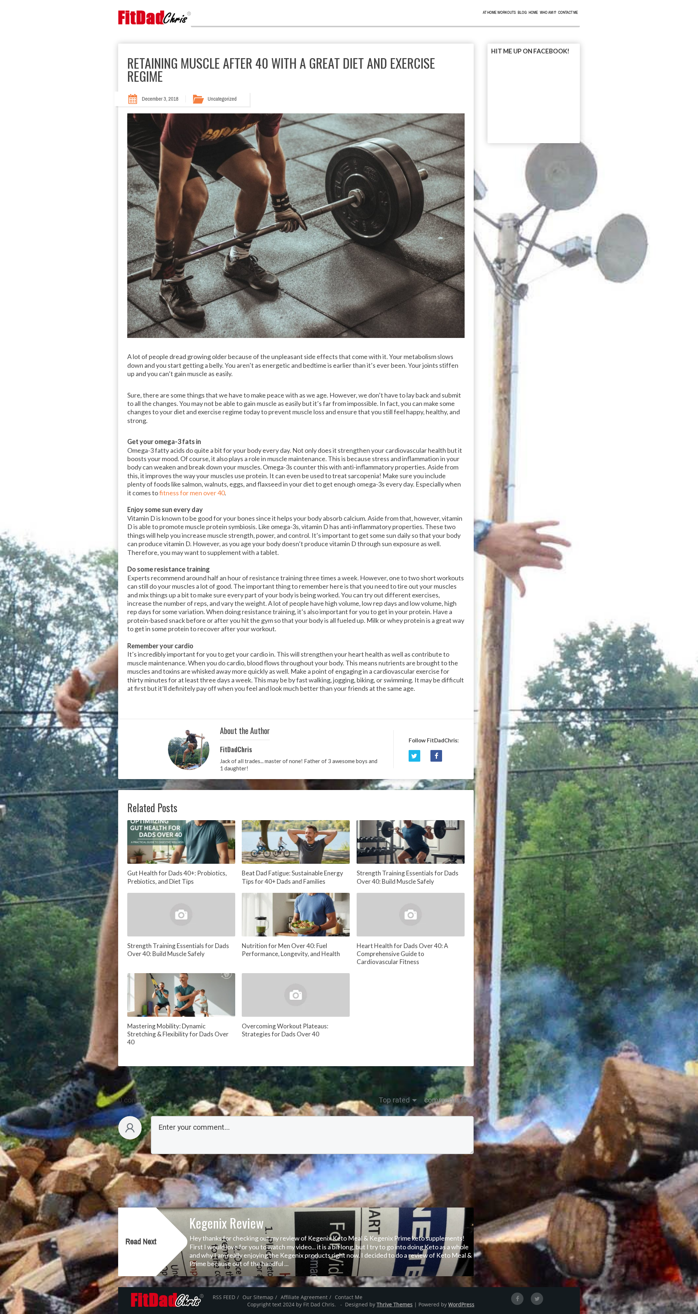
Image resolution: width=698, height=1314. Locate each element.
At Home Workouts (499, 13)
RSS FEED (224, 1297)
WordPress (461, 1304)
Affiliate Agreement (304, 1297)
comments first (449, 1100)
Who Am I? (548, 13)
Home (533, 13)
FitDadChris (236, 749)
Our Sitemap (257, 1297)
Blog (522, 13)
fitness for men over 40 (192, 493)
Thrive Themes (395, 1304)
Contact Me (568, 13)
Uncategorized (222, 99)
